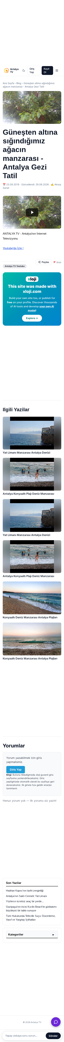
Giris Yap (16, 769)
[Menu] (57, 70)
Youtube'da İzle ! (13, 248)
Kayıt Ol (46, 70)
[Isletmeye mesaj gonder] (56, 1022)
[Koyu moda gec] (24, 70)
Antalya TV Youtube (15, 266)
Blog (18, 83)
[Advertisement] (32, 33)
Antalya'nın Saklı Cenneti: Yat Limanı (26, 896)
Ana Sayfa (8, 83)
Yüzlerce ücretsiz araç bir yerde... (25, 901)
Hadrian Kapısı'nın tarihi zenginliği (24, 890)
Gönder (53, 1035)
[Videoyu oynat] (32, 212)
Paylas (45, 262)
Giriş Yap (32, 70)
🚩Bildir (57, 262)
